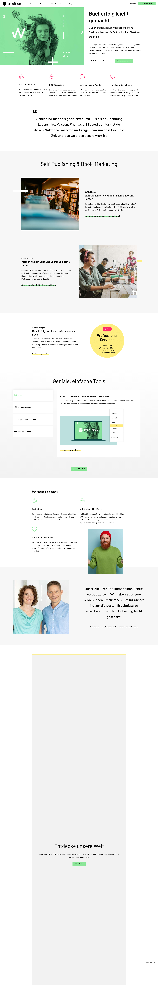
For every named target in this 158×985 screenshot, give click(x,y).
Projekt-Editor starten (70, 450)
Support (62, 4)
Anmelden (133, 4)
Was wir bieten (34, 4)
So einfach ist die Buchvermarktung (38, 285)
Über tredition (49, 4)
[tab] (33, 395)
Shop (70, 4)
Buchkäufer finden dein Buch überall (102, 215)
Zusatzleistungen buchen (40, 354)
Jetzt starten (79, 864)
